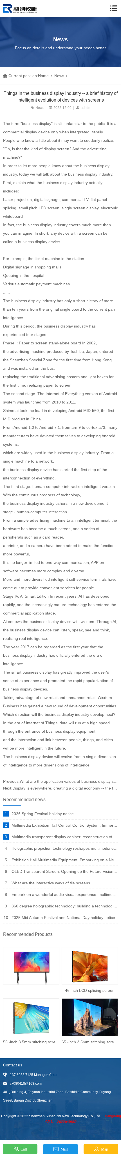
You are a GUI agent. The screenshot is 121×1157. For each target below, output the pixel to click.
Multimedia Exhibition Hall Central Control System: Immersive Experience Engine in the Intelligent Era (65, 825)
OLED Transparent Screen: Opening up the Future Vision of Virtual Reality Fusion (65, 871)
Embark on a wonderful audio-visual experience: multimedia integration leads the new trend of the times (65, 894)
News (59, 75)
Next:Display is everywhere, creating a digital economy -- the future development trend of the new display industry (60, 788)
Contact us (12, 1065)
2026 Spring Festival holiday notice (43, 813)
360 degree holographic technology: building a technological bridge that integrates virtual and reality (65, 906)
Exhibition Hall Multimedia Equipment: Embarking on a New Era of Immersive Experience (65, 860)
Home (43, 75)
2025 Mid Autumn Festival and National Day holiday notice (63, 917)
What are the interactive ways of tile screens (51, 883)
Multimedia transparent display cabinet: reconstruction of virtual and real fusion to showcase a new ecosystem (65, 837)
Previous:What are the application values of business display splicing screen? (60, 781)
